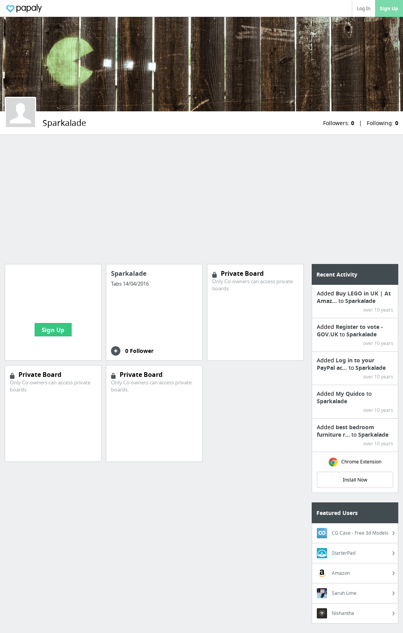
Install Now (355, 479)
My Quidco (351, 393)
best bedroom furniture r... (345, 430)
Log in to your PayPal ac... (345, 363)
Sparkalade (360, 301)
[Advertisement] (201, 199)
